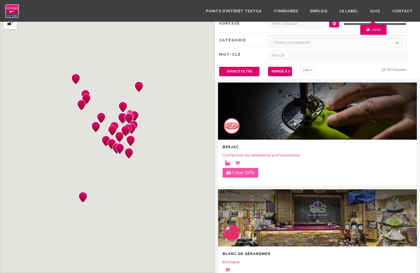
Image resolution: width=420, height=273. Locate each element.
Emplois (319, 11)
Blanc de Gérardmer (247, 254)
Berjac (231, 147)
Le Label (349, 11)
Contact (402, 11)
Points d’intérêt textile (234, 11)
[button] (81, 105)
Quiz (375, 11)
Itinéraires (286, 11)
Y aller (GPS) (243, 172)
